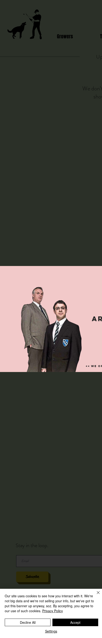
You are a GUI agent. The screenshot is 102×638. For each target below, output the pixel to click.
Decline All (28, 622)
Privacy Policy (52, 610)
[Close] (95, 595)
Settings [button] (51, 631)
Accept (75, 622)
